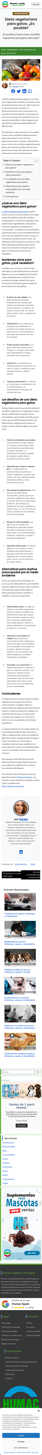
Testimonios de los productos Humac (21, 1362)
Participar (21, 1125)
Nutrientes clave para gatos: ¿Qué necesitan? (19, 173)
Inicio (3, 49)
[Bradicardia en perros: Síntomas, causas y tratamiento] (20, 922)
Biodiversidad (8, 1146)
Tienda (29, 1323)
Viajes (5, 1183)
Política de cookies (10, 1452)
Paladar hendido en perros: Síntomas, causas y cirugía (17, 971)
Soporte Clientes (33, 1335)
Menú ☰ (36, 4)
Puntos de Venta (33, 1331)
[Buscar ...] (38, 1072)
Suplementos (8, 1179)
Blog (33, 864)
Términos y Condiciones (11, 1335)
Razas (5, 1171)
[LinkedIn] (24, 91)
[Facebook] (13, 91)
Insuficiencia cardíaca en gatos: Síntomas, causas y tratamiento (19, 1054)
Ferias (5, 1159)
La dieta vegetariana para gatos (15, 211)
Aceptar (21, 1435)
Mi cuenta (30, 1327)
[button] (39, 1411)
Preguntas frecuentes (14, 1370)
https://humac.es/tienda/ (13, 786)
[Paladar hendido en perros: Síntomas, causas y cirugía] (20, 950)
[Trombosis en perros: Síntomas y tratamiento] (20, 894)
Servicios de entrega (10, 1339)
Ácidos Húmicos (12, 1357)
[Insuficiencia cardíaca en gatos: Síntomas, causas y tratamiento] (20, 1034)
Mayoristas (9, 1374)
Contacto (9, 1378)
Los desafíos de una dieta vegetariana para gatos (18, 180)
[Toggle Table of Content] (35, 161)
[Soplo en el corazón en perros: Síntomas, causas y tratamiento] (20, 1006)
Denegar (21, 1441)
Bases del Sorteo (8, 1343)
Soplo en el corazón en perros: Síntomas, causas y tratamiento (19, 1026)
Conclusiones (12, 196)
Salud (5, 1175)
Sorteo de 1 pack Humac (21, 1106)
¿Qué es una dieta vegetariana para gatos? (19, 166)
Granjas (6, 1163)
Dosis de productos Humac (16, 1366)
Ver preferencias (21, 1448)
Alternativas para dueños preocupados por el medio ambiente (18, 189)
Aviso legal (35, 1452)
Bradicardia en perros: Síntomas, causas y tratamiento (19, 943)
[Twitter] (19, 91)
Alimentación (21, 13)
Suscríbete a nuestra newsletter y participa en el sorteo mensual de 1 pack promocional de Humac (22, 1114)
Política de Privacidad (23, 1452)
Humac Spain (21, 1121)
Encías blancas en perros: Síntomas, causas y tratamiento (19, 999)
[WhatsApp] (30, 91)
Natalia (16, 86)
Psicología (7, 1167)
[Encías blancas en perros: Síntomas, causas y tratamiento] (20, 978)
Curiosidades (8, 1155)
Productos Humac (24, 777)
